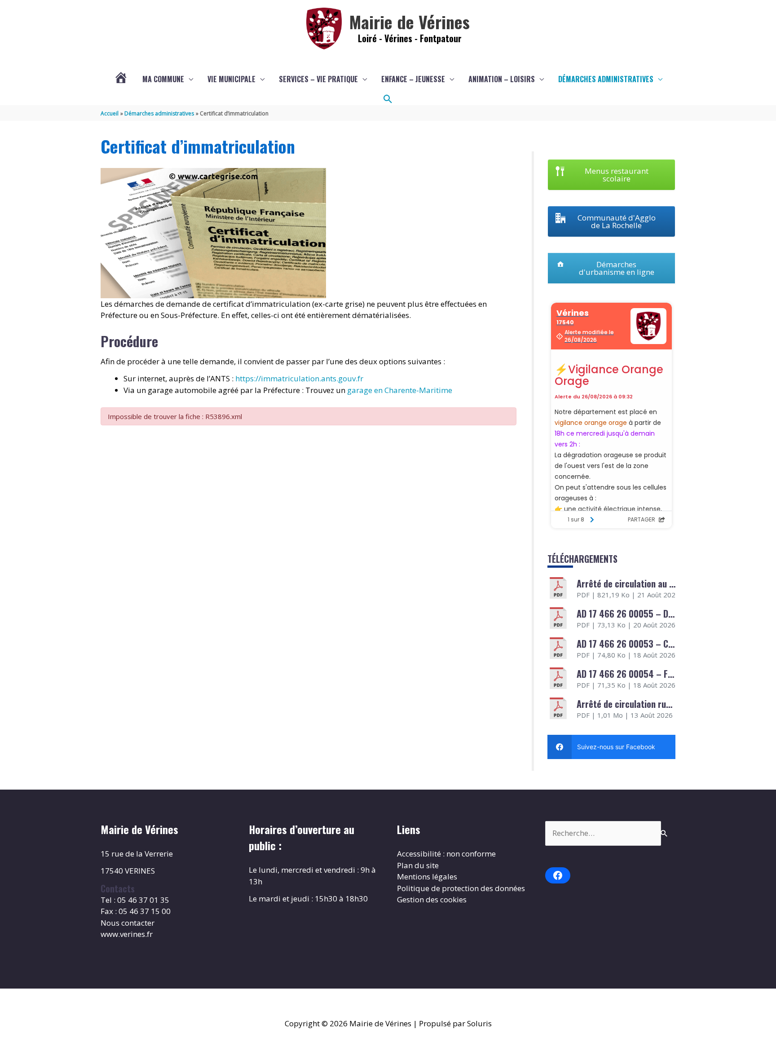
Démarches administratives (605, 79)
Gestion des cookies (432, 899)
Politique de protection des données (461, 888)
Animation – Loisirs (501, 79)
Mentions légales (427, 876)
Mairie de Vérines (409, 21)
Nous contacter (127, 923)
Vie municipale (231, 79)
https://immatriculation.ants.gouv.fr (299, 378)
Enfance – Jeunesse (413, 79)
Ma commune (163, 79)
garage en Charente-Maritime (399, 390)
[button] (388, 99)
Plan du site (418, 865)
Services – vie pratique (318, 79)
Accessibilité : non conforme (446, 853)
